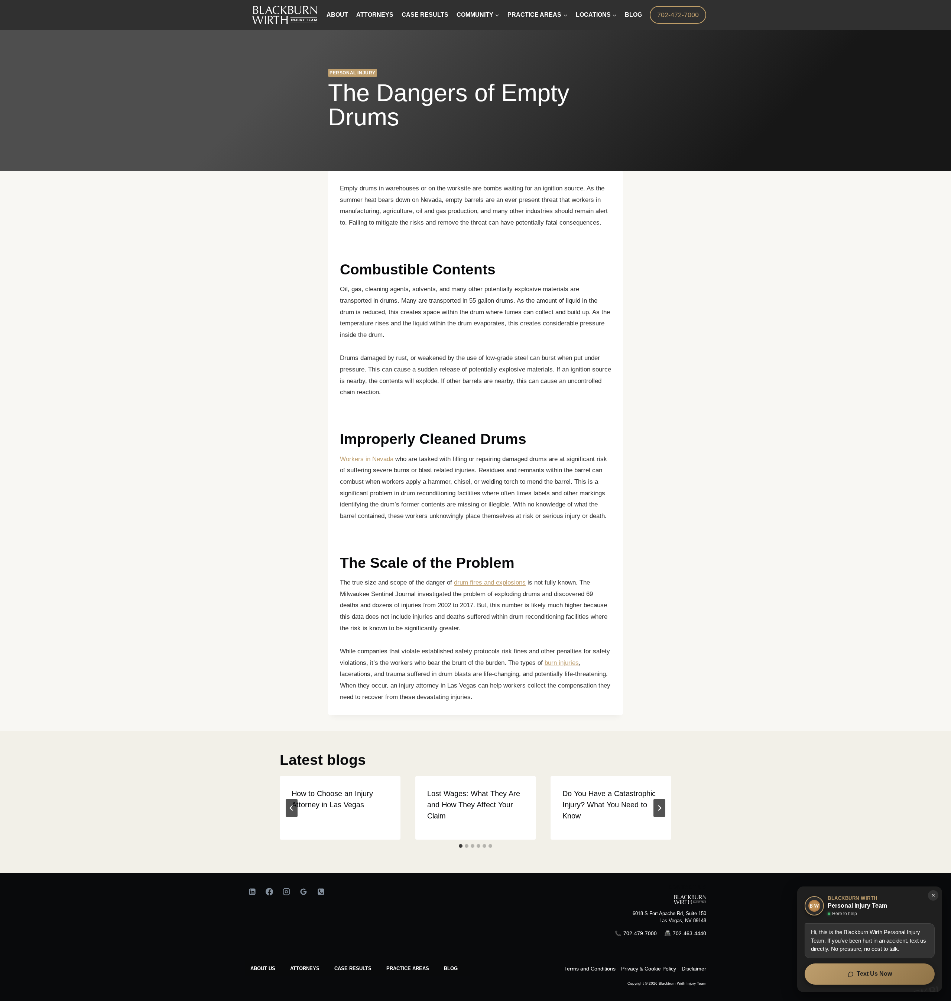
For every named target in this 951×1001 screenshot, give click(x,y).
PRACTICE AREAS (407, 968)
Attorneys (374, 15)
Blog (633, 15)
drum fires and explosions (490, 582)
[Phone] (321, 891)
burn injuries (562, 662)
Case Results (425, 15)
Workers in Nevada (366, 459)
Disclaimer (694, 969)
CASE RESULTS (352, 968)
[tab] (460, 846)
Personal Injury (353, 72)
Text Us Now (874, 974)
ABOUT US (262, 968)
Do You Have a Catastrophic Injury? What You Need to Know (609, 804)
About (337, 15)
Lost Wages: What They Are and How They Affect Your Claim (473, 804)
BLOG (451, 968)
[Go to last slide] (292, 808)
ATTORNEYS (304, 968)
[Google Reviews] (303, 891)
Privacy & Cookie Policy (648, 969)
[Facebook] (269, 891)
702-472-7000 (678, 15)
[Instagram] (286, 891)
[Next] (659, 808)
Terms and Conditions (590, 969)
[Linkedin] (252, 891)
